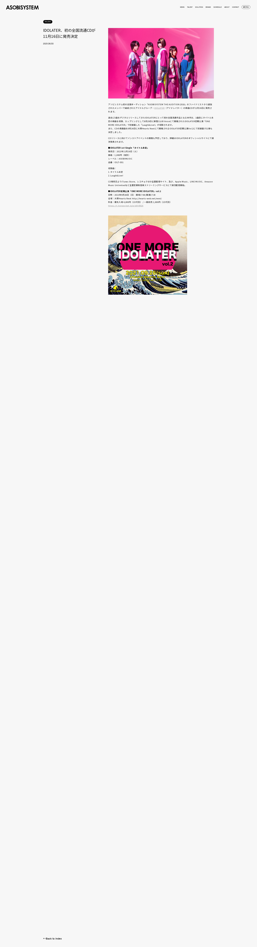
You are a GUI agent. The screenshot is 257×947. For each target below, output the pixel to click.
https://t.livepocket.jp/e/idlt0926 (125, 205)
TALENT (48, 22)
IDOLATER (159, 108)
